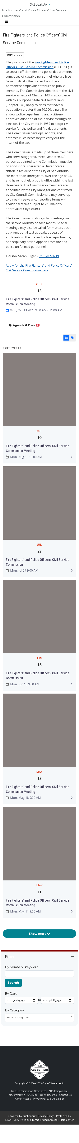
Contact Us (65, 1095)
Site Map (32, 1095)
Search (13, 983)
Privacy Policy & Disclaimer (48, 1098)
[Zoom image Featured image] (39, 389)
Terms (35, 1119)
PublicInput (29, 1116)
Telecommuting (16, 1095)
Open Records (48, 1095)
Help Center (67, 1119)
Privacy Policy (46, 1116)
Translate (16, 55)
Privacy (25, 1119)
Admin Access (23, 1098)
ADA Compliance (58, 1091)
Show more (38, 934)
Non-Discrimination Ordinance (28, 1091)
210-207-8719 (49, 256)
